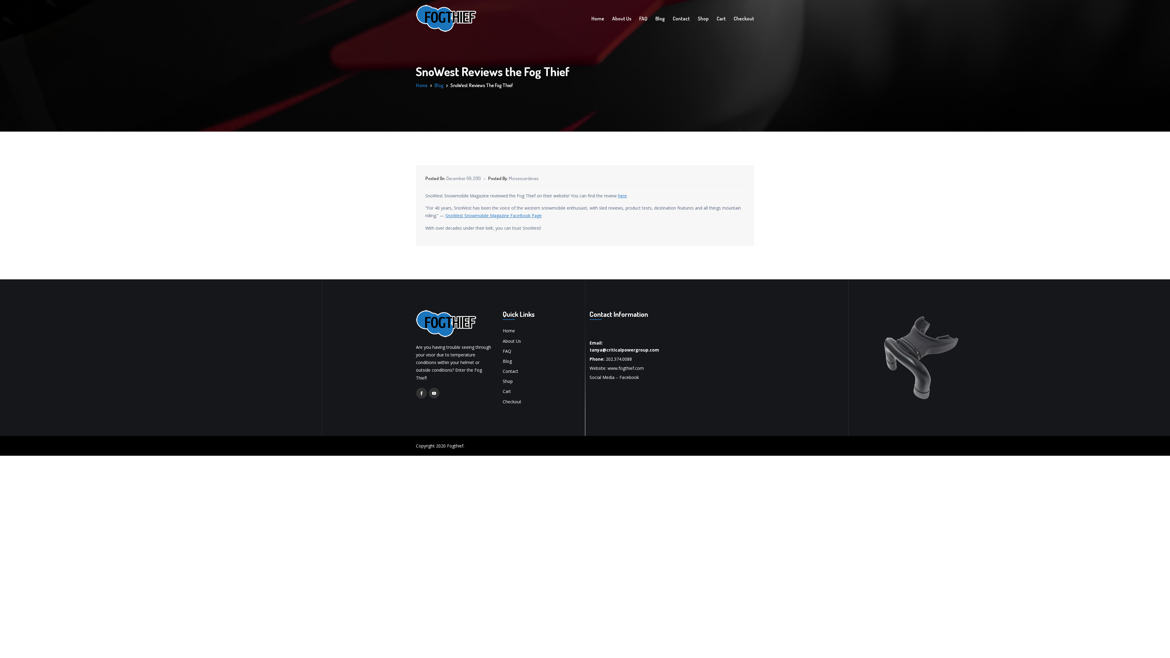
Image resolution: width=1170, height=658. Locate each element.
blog (438, 85)
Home (597, 18)
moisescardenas (524, 178)
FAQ (643, 18)
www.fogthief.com (626, 368)
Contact (681, 18)
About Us (621, 18)
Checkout (744, 18)
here (622, 196)
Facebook (629, 377)
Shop (703, 18)
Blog (660, 18)
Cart (721, 18)
